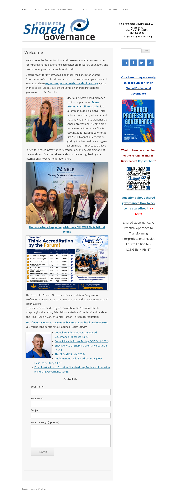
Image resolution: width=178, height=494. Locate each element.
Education (98, 10)
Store (125, 10)
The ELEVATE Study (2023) (70, 354)
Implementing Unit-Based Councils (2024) (79, 358)
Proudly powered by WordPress (34, 489)
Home (24, 10)
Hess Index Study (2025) (48, 363)
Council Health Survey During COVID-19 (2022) (81, 341)
